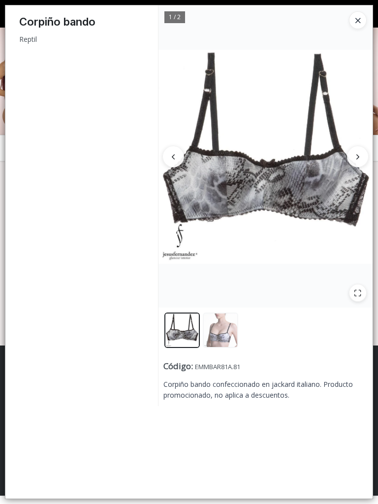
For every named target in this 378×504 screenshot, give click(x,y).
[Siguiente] (358, 156)
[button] (182, 330)
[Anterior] (173, 156)
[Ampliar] (358, 293)
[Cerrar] (358, 20)
